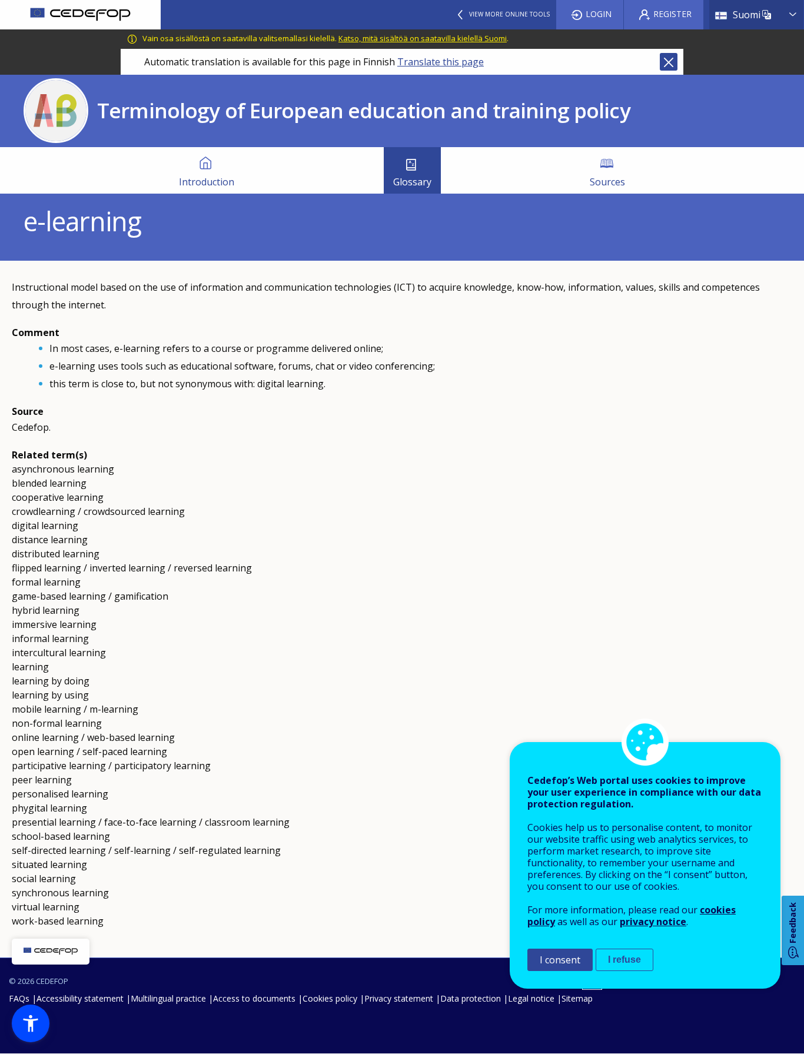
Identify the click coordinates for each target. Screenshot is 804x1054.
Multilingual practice (168, 998)
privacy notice (653, 921)
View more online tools (509, 14)
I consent (560, 959)
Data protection (470, 998)
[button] (30, 1023)
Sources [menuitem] (607, 181)
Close (668, 62)
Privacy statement (398, 998)
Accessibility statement (80, 998)
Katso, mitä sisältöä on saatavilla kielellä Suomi (422, 38)
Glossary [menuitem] (412, 181)
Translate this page (440, 61)
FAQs (19, 998)
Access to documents (254, 998)
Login (599, 13)
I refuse (624, 960)
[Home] (80, 14)
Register (672, 13)
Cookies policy (330, 998)
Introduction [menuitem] (206, 181)
